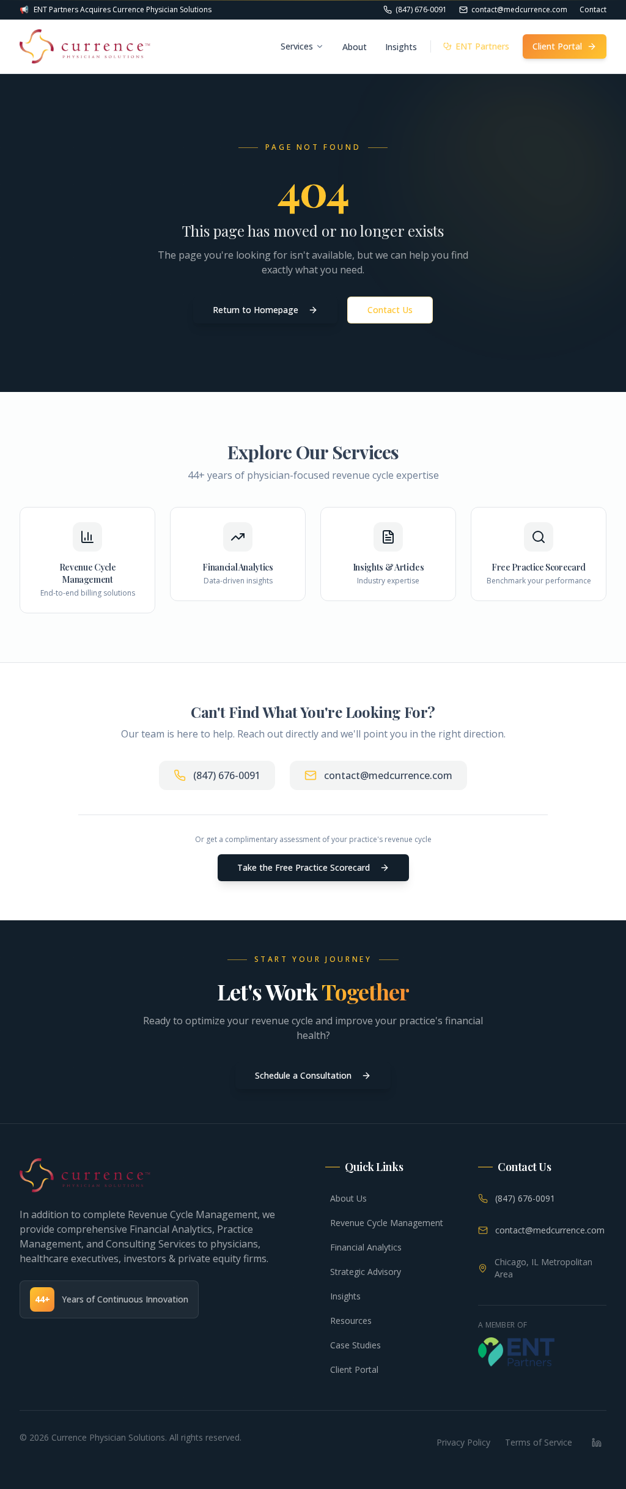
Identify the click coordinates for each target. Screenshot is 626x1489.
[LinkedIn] (596, 1442)
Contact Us (390, 310)
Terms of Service (538, 1442)
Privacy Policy (463, 1442)
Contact (593, 10)
